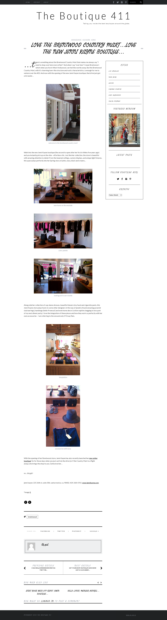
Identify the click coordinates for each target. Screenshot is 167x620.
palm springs (114, 101)
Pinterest (76, 531)
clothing (86, 39)
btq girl (45, 544)
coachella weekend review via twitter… (43, 567)
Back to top (130, 615)
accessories (76, 39)
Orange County (115, 89)
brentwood (32, 517)
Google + (94, 531)
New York (113, 77)
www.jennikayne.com (90, 483)
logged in (47, 601)
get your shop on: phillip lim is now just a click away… (82, 567)
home (93, 39)
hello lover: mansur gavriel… (83, 591)
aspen (111, 83)
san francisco (115, 95)
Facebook (45, 531)
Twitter (61, 531)
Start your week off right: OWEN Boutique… (42, 592)
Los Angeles (114, 71)
